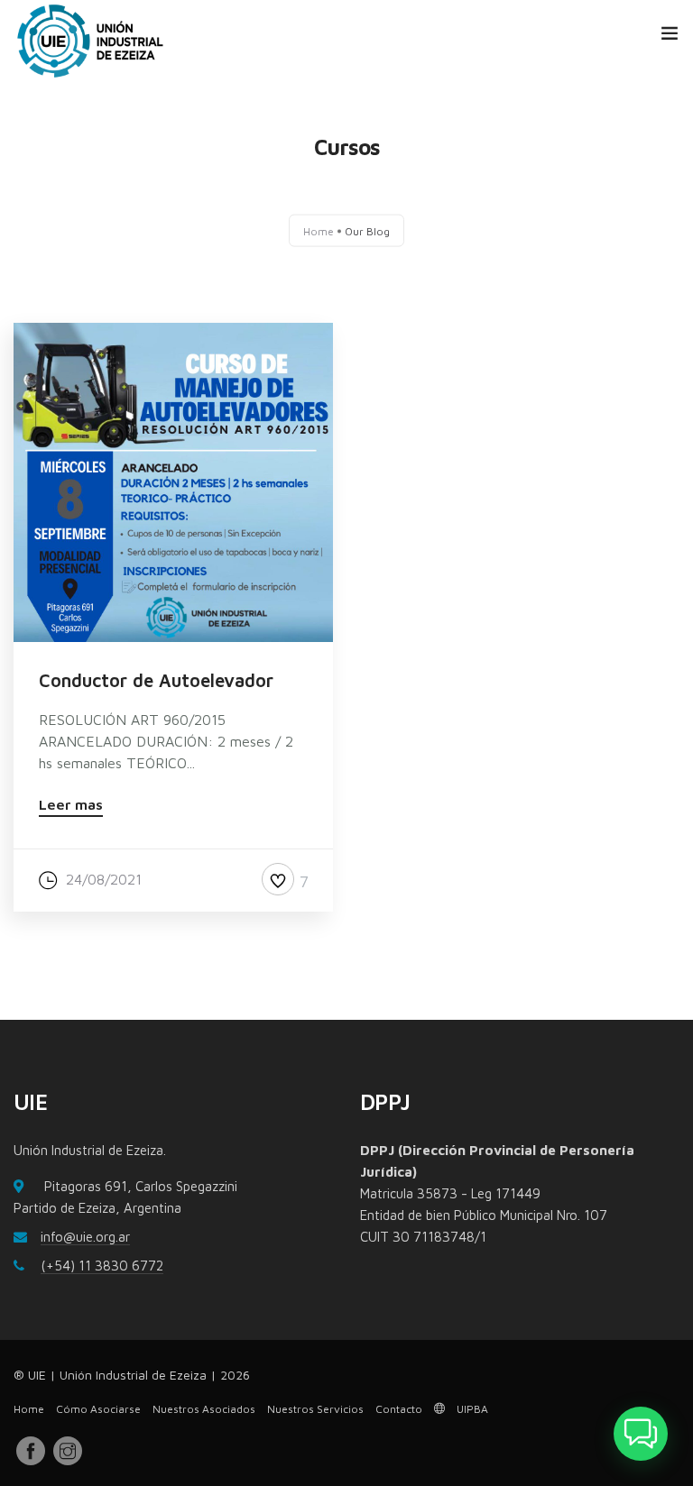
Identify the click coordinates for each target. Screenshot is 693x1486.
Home (318, 230)
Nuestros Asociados (203, 1409)
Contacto (398, 1409)
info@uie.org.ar (85, 1236)
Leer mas (71, 804)
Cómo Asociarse (98, 1409)
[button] (641, 1434)
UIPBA (471, 1409)
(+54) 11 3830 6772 (102, 1265)
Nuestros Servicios (315, 1409)
